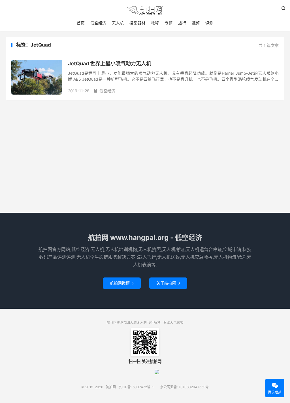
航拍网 (145, 10)
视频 (196, 22)
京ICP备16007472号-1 (136, 387)
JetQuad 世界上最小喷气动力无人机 (109, 63)
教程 (155, 22)
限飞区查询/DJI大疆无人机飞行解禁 (133, 322)
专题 (168, 22)
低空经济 (98, 22)
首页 (81, 22)
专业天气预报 (173, 322)
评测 (209, 22)
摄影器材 (137, 22)
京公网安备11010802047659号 (184, 387)
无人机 (118, 22)
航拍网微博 (122, 283)
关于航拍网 (168, 283)
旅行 (182, 22)
